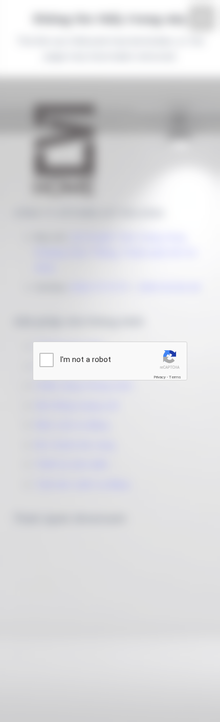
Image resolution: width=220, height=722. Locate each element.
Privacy (159, 377)
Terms (175, 377)
